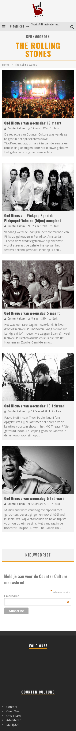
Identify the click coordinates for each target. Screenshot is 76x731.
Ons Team (13, 716)
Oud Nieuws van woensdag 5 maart (32, 313)
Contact (11, 707)
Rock (56, 128)
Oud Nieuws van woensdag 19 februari (34, 405)
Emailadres (36, 596)
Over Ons (12, 711)
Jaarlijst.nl (12, 725)
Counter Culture (17, 128)
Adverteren (13, 720)
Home (6, 64)
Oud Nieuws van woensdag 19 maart (33, 123)
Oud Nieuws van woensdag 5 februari (34, 498)
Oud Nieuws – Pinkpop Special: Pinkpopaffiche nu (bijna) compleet (32, 218)
